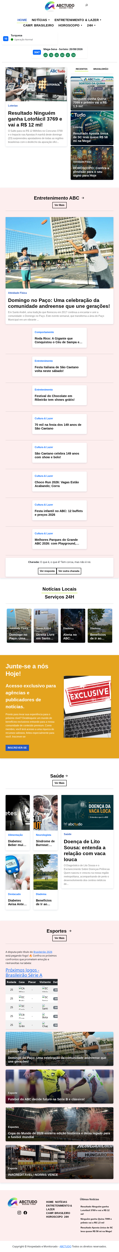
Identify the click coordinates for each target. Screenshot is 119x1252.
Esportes (57, 931)
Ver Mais (59, 205)
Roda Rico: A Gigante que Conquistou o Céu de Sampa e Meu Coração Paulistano (57, 342)
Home (22, 20)
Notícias (39, 20)
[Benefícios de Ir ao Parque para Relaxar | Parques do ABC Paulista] (45, 872)
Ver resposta (47, 571)
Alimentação (15, 835)
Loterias (13, 105)
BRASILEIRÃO (100, 69)
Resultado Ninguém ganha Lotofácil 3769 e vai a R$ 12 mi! (35, 119)
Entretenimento (44, 361)
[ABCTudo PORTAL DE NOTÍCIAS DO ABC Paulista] (59, 6)
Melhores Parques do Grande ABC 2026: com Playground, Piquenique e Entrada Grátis (56, 543)
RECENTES (81, 69)
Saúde (57, 775)
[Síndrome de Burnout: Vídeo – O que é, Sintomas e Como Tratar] (45, 813)
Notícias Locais (59, 589)
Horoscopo (69, 25)
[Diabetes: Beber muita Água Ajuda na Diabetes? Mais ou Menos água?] (18, 813)
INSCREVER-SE (17, 747)
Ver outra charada (68, 571)
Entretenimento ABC (57, 198)
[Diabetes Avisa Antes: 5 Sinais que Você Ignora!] (18, 872)
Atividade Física (17, 293)
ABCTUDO (65, 1246)
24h (90, 25)
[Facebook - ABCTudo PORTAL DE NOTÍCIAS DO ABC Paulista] (25, 1212)
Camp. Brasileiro (38, 25)
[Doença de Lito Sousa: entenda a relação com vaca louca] (87, 812)
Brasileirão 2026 (42, 952)
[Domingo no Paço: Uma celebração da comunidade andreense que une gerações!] (59, 252)
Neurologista (43, 835)
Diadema (41, 894)
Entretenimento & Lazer (77, 20)
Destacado (14, 894)
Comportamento (44, 332)
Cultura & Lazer (44, 418)
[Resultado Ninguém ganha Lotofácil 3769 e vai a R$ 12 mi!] (36, 84)
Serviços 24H (59, 596)
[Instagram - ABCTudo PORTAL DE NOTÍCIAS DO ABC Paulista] (19, 1212)
